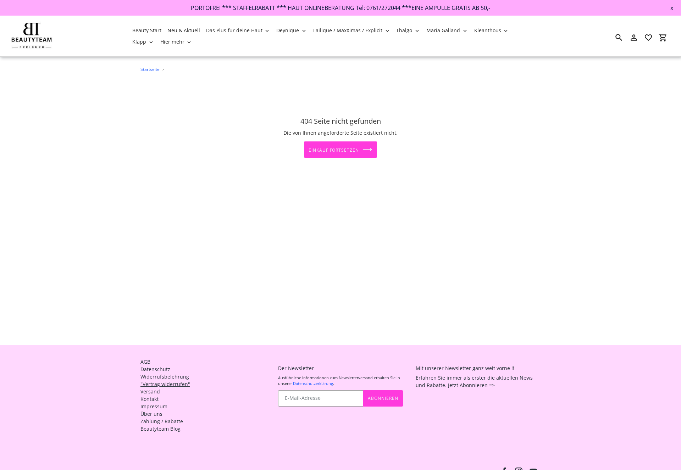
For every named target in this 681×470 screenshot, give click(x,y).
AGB (145, 361)
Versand (150, 391)
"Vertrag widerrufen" (165, 384)
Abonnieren (383, 398)
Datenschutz (155, 369)
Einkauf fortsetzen (334, 150)
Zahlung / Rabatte (161, 421)
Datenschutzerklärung (313, 383)
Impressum (153, 406)
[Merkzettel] (648, 37)
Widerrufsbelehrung (164, 376)
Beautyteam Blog (160, 428)
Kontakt (149, 399)
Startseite (150, 69)
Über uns (151, 413)
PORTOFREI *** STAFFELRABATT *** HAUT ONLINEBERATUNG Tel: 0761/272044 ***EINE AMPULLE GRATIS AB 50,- (340, 8)
